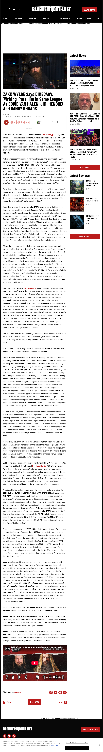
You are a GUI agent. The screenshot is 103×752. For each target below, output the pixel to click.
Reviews (32, 18)
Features (18, 18)
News (5, 18)
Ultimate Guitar (30, 288)
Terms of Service (84, 18)
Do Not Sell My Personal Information (77, 743)
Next (61, 702)
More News (34, 702)
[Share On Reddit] (60, 692)
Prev (9, 702)
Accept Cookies (77, 748)
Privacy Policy (64, 18)
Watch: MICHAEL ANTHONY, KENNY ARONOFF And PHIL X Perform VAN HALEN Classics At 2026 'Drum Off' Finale (84, 153)
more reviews (85, 236)
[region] (51, 745)
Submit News (89, 9)
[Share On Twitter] (55, 692)
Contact (46, 18)
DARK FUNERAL (92, 198)
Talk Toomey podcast (50, 135)
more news (84, 167)
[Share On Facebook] (51, 692)
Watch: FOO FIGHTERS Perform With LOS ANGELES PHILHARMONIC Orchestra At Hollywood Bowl (84, 83)
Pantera (17, 692)
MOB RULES (90, 181)
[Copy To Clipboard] (65, 692)
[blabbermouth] (51, 11)
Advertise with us (90, 729)
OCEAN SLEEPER (92, 216)
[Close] (100, 745)
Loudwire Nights (39, 466)
